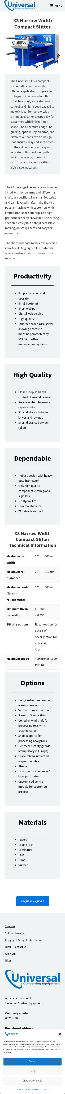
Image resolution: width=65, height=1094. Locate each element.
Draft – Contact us (15, 946)
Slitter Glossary (14, 933)
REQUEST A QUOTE (32, 901)
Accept (32, 1061)
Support (10, 926)
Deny (32, 1071)
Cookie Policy (19, 1089)
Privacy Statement (33, 1089)
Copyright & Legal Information (23, 940)
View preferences (32, 1080)
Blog (8, 960)
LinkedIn (10, 953)
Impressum (45, 1089)
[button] (60, 1034)
